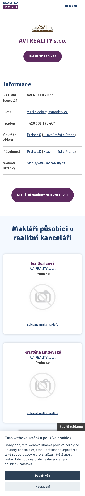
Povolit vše (42, 475)
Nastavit (26, 464)
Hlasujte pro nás (42, 56)
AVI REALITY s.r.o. (43, 269)
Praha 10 (34, 135)
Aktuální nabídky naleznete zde (42, 195)
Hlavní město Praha (59, 135)
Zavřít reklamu (71, 426)
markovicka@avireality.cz (47, 112)
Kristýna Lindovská (42, 352)
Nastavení (43, 486)
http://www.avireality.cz (46, 163)
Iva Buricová (42, 263)
